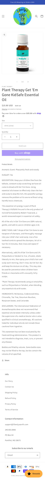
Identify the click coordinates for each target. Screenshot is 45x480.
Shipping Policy (11, 392)
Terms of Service (11, 409)
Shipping (4, 109)
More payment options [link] (22, 159)
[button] (3, 16)
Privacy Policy (10, 404)
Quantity (5, 132)
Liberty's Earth (19, 475)
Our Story (9, 381)
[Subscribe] (37, 455)
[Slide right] (28, 82)
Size (3, 121)
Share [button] (7, 360)
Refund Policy (10, 398)
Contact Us (9, 387)
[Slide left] (17, 82)
